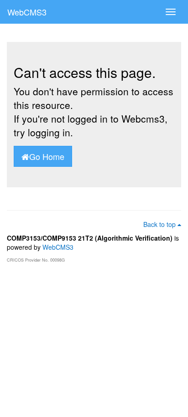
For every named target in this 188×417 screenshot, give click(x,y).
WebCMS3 (27, 12)
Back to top (160, 224)
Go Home (46, 156)
